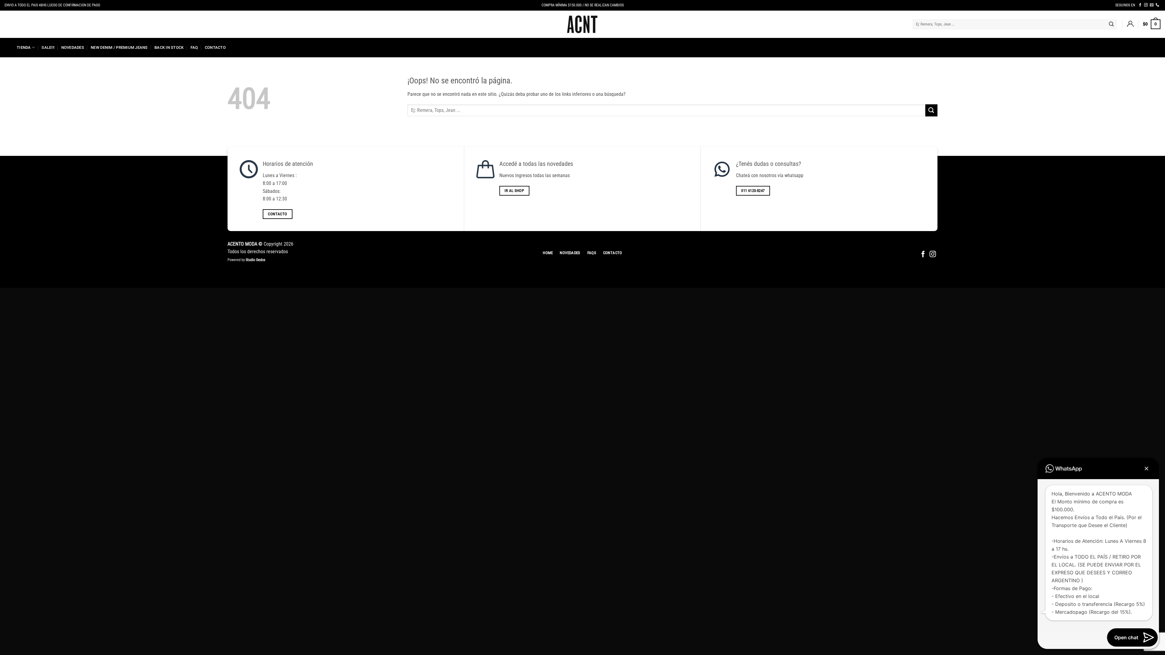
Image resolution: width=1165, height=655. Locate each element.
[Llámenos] (1157, 5)
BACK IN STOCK (169, 47)
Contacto (215, 47)
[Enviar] (1111, 24)
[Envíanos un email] (1151, 5)
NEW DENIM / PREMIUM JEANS (119, 47)
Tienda (24, 47)
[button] (1130, 24)
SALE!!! (48, 47)
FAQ (194, 47)
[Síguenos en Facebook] (1140, 5)
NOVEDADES (72, 47)
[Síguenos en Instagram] (1146, 5)
